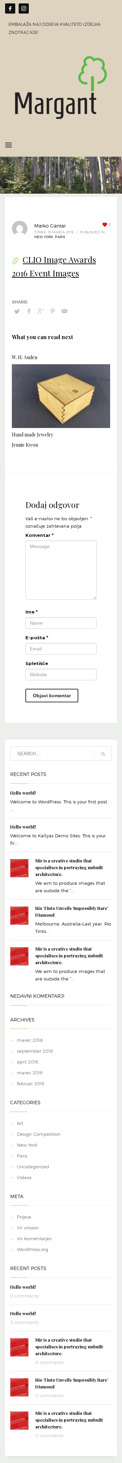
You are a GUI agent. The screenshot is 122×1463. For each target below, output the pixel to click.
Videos (24, 1177)
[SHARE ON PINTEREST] (52, 311)
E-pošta (36, 637)
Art (20, 1123)
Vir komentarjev (34, 1238)
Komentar (39, 535)
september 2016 (35, 1051)
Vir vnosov (28, 1227)
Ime (31, 612)
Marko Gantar (50, 226)
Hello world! (23, 793)
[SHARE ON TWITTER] (17, 311)
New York (43, 237)
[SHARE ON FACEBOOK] (29, 311)
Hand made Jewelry (32, 434)
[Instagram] (24, 8)
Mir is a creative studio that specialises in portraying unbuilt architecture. (69, 867)
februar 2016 (30, 1083)
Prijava (24, 1217)
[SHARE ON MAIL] (64, 311)
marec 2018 (30, 1040)
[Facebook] (10, 8)
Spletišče (36, 663)
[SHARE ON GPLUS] (41, 311)
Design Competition (39, 1134)
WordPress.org (32, 1249)
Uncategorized (33, 1166)
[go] (103, 754)
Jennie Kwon (25, 445)
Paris (60, 237)
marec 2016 (30, 1072)
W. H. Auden (24, 357)
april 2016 (27, 1062)
